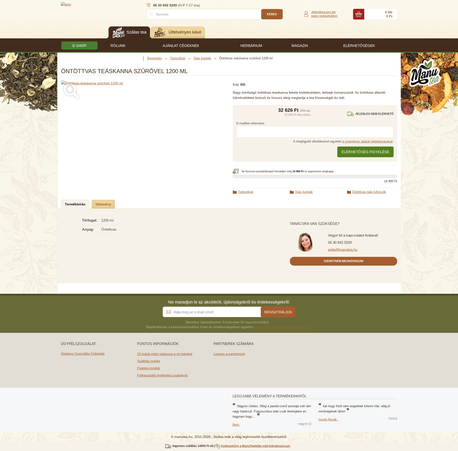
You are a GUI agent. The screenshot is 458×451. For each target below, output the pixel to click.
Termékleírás (75, 204)
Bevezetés (154, 58)
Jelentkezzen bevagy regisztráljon (324, 14)
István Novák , (328, 419)
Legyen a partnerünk (229, 354)
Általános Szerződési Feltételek (83, 353)
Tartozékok (245, 192)
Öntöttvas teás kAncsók (369, 192)
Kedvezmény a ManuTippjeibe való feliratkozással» (256, 446)
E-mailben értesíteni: (250, 123)
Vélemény (103, 204)
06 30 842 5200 (340, 242)
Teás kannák (304, 192)
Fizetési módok (148, 368)
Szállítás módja (148, 361)
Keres (272, 14)
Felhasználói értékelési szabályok (162, 375)
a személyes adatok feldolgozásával (367, 141)
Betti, (236, 424)
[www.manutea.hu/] (89, 4)
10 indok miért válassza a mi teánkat (164, 354)
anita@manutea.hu (342, 250)
